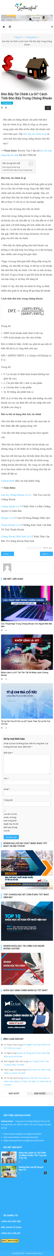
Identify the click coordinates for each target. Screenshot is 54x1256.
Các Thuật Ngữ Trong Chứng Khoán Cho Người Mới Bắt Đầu (26, 625)
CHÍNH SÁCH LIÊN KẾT (11, 1233)
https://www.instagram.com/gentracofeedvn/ (23, 1134)
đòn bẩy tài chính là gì (34, 134)
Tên (6, 778)
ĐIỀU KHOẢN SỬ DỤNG (11, 1227)
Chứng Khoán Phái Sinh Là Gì (16, 536)
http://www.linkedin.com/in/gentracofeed (21, 1137)
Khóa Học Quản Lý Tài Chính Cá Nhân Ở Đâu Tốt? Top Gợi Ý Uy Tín (32, 1155)
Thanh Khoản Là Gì (11, 525)
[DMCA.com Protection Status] (10, 1240)
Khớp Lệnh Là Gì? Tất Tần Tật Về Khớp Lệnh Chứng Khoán (24, 673)
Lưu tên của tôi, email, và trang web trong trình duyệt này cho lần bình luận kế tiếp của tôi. (11, 822)
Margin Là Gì (8, 517)
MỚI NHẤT (14, 1093)
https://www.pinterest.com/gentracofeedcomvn (24, 1140)
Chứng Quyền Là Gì (11, 506)
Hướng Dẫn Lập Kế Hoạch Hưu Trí (31, 1168)
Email (7, 789)
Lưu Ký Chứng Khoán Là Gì (16, 494)
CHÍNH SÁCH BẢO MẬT (11, 1221)
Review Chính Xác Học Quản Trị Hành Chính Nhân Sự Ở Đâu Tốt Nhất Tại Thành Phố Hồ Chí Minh (27, 1081)
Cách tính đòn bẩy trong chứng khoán (17, 170)
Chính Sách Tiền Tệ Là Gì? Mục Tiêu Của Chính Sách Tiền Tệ (47, 554)
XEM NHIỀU (40, 1093)
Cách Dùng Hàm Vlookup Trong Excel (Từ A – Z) (9, 554)
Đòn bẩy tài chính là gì (11, 167)
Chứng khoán (7, 103)
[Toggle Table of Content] (30, 163)
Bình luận (8, 752)
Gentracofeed (7, 480)
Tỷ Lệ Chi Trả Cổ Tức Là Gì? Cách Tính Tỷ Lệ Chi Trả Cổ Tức (25, 722)
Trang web (8, 800)
